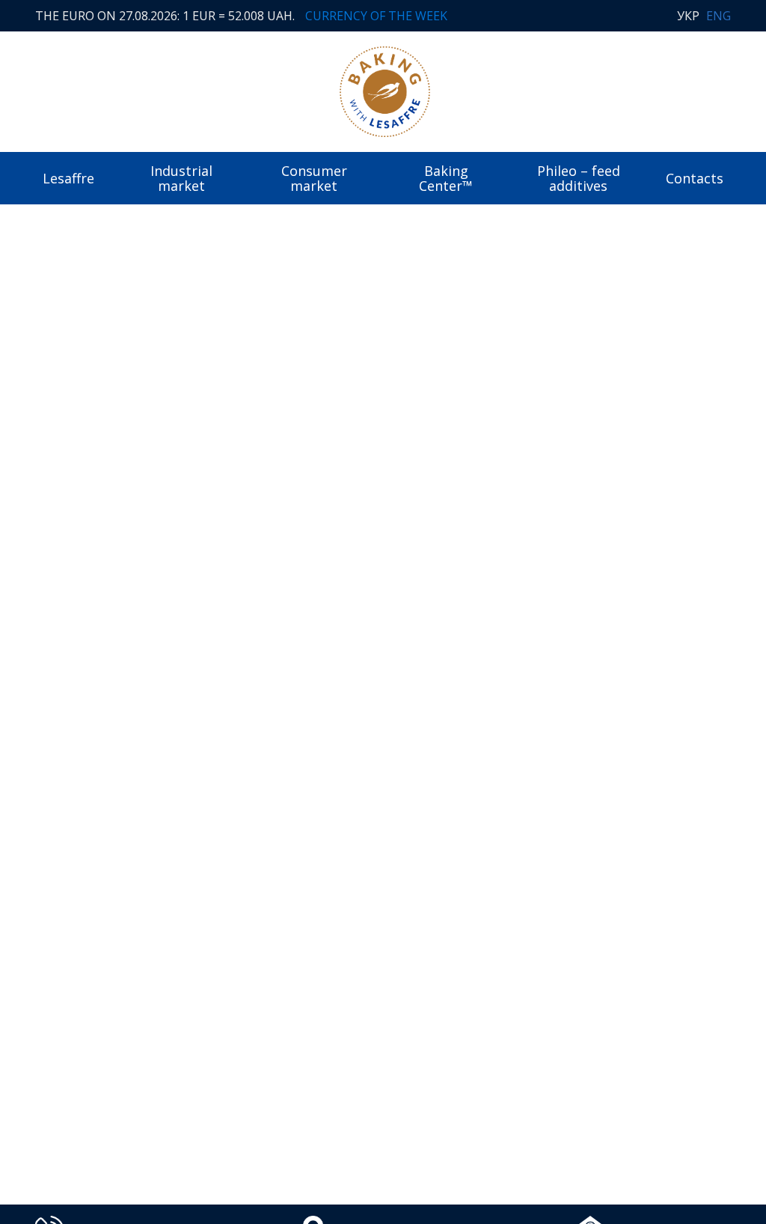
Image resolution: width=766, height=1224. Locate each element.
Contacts (694, 178)
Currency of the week (376, 15)
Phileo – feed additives (578, 178)
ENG (718, 15)
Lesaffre (68, 178)
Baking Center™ (446, 178)
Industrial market (181, 178)
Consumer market (314, 178)
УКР (688, 15)
